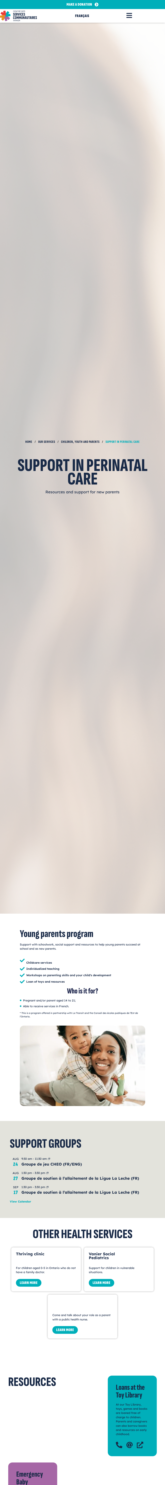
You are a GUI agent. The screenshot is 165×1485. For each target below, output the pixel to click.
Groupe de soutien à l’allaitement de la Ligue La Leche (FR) (80, 1178)
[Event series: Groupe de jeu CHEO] (49, 1159)
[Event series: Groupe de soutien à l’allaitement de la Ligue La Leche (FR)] (47, 1173)
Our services (46, 442)
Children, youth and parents (80, 442)
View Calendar (20, 1201)
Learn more (29, 1282)
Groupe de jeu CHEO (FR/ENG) (51, 1164)
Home (28, 442)
